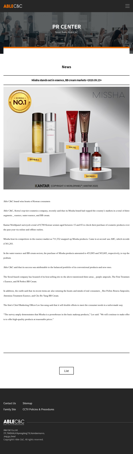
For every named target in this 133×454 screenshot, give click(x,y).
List (66, 371)
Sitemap (27, 403)
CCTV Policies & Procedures (38, 409)
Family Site (9, 409)
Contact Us (9, 403)
